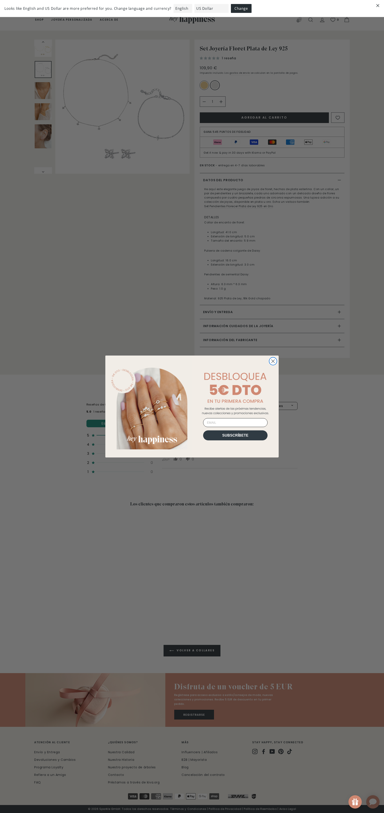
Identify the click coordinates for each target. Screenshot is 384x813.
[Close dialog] (273, 361)
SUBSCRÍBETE (235, 435)
